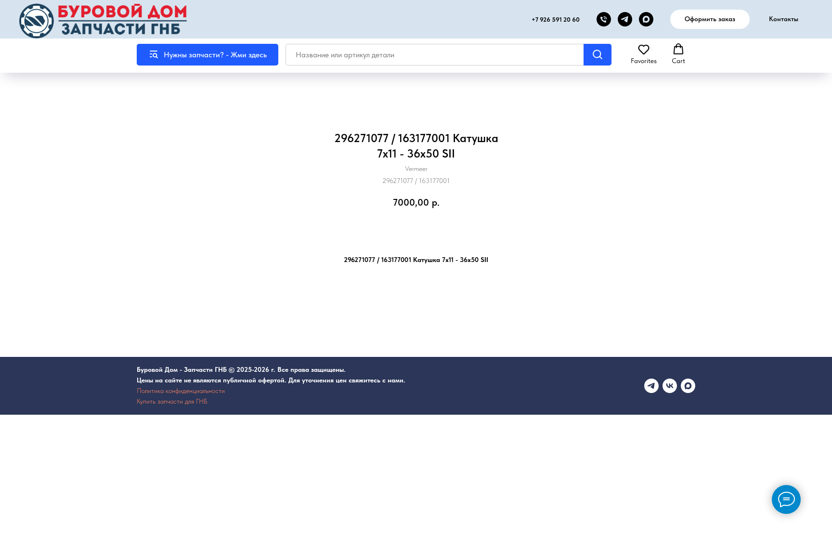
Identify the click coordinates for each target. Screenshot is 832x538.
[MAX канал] (646, 19)
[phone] (604, 19)
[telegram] (625, 19)
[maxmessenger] (688, 386)
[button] (644, 54)
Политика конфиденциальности (181, 390)
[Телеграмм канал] (651, 386)
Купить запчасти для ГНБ (172, 401)
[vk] (670, 386)
